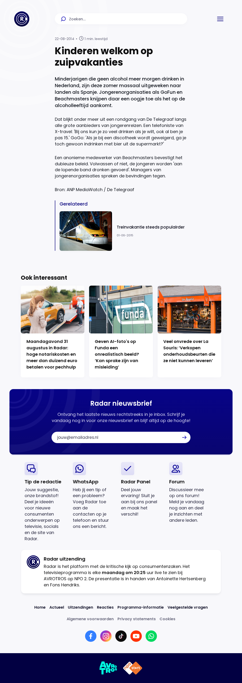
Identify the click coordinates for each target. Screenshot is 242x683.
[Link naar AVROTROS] (108, 668)
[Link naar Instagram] (106, 636)
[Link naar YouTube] (136, 636)
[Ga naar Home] (21, 19)
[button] (220, 19)
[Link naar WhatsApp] (151, 636)
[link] (45, 502)
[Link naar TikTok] (121, 636)
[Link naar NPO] (133, 668)
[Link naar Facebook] (90, 636)
